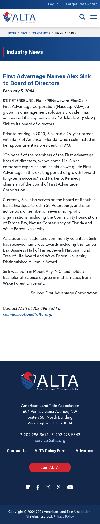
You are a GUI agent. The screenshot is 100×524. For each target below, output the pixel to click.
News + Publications (35, 32)
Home (12, 32)
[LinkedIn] (29, 487)
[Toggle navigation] (93, 17)
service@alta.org (50, 441)
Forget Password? (81, 4)
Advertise (84, 450)
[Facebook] (38, 487)
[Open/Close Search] (82, 17)
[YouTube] (70, 487)
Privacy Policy (64, 516)
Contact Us (17, 450)
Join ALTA (50, 467)
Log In (53, 4)
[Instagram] (48, 487)
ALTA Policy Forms (51, 450)
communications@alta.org (27, 315)
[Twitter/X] (59, 487)
